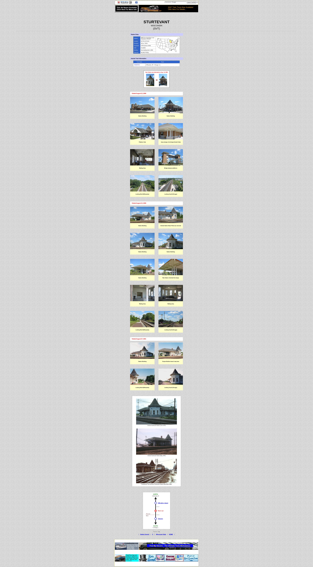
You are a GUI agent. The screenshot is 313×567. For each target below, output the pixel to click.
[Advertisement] (156, 540)
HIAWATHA (137, 65)
